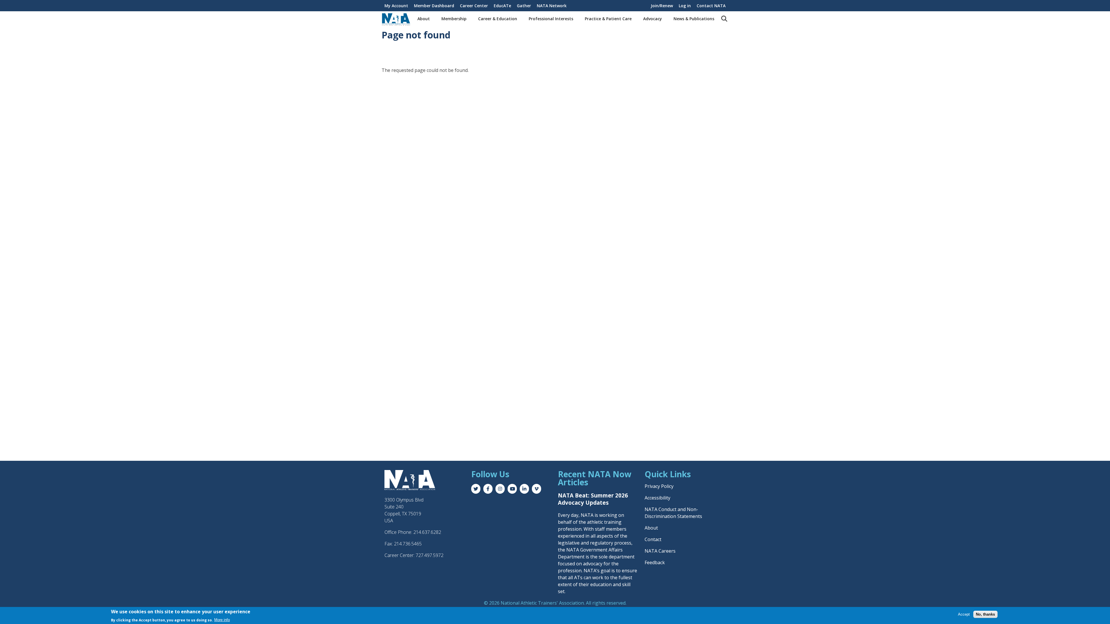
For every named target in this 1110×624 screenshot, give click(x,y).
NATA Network (552, 5)
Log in (685, 5)
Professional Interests (551, 18)
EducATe (502, 5)
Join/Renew (662, 5)
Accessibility (657, 498)
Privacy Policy (659, 486)
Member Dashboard (434, 5)
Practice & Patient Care (608, 18)
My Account (396, 5)
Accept (964, 614)
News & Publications (694, 18)
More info (222, 620)
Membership (454, 18)
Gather (524, 5)
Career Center (474, 5)
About (423, 18)
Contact (653, 539)
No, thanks (985, 614)
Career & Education (497, 18)
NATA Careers (660, 551)
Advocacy (652, 18)
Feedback (655, 562)
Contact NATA (711, 5)
